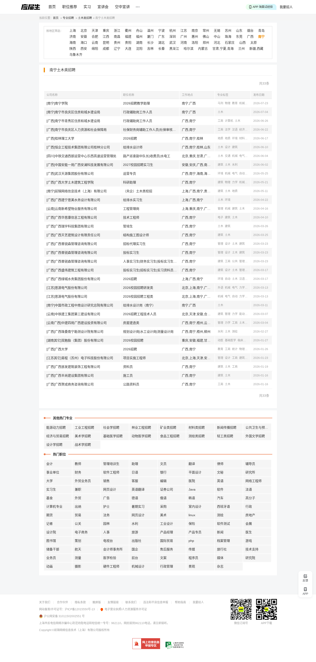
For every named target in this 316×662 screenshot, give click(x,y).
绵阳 (95, 48)
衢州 (128, 30)
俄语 (163, 498)
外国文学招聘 (255, 436)
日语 (135, 472)
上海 (72, 30)
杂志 (220, 566)
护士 (106, 506)
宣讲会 (102, 7)
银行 (163, 472)
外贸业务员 (83, 481)
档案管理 (223, 541)
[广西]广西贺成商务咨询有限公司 (70, 384)
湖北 (161, 42)
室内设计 (195, 506)
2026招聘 (130, 138)
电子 (220, 217)
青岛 (261, 30)
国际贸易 (166, 541)
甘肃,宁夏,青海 (223, 48)
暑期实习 (138, 506)
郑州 (206, 42)
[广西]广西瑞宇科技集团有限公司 (70, 226)
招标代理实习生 (134, 244)
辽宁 (117, 48)
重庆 (106, 30)
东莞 (239, 36)
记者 (49, 523)
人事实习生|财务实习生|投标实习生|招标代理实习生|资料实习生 (151, 261)
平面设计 (195, 472)
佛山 (206, 36)
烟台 (250, 30)
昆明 (106, 42)
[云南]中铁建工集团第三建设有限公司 (73, 314)
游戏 (248, 541)
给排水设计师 (133, 147)
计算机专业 (54, 506)
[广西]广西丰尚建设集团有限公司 (70, 375)
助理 (135, 464)
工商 (220, 120)
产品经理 (166, 532)
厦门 (150, 36)
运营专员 (129, 173)
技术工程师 (131, 217)
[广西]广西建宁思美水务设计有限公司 (73, 200)
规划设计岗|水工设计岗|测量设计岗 (148, 331)
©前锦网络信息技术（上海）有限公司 (75, 630)
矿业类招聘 (168, 427)
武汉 (172, 42)
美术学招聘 (83, 436)
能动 (242, 314)
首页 (52, 7)
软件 (220, 489)
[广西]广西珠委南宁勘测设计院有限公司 (74, 331)
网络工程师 (253, 481)
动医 (220, 340)
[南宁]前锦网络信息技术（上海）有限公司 (76, 191)
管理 (220, 208)
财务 (78, 472)
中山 (217, 36)
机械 (242, 103)
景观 (192, 566)
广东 (161, 36)
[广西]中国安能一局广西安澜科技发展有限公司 (79, 165)
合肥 (95, 36)
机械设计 (138, 566)
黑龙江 (174, 48)
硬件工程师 (111, 566)
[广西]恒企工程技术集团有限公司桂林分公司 (78, 147)
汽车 (220, 498)
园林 (106, 523)
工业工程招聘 (84, 427)
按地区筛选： (54, 31)
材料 (242, 138)
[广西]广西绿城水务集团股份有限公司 (73, 279)
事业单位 (52, 472)
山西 (242, 42)
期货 (49, 515)
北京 (84, 30)
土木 (220, 112)
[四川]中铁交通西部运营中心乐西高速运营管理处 (81, 156)
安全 (249, 314)
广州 (183, 36)
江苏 (183, 30)
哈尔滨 (188, 48)
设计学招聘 (54, 444)
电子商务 (81, 532)
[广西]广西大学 (57, 349)
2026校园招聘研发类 (138, 288)
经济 (242, 129)
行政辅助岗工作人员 (137, 112)
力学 (235, 182)
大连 (128, 48)
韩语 (192, 498)
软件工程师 (111, 472)
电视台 (108, 541)
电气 (249, 129)
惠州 (195, 36)
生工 (249, 138)
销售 (106, 481)
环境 (235, 138)
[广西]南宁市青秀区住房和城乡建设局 (73, 121)
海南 (72, 42)
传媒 (192, 549)
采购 (163, 506)
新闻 (249, 103)
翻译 (192, 464)
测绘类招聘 (197, 436)
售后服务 (166, 549)
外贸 (78, 498)
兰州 (241, 48)
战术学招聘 (83, 444)
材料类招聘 (197, 427)
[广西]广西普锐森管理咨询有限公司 (71, 244)
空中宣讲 (122, 7)
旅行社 (222, 549)
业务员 (51, 558)
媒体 (220, 558)
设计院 (51, 532)
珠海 (228, 36)
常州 (206, 30)
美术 (163, 515)
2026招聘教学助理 (136, 103)
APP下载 (266, 623)
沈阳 (139, 48)
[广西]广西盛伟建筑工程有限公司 (70, 270)
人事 (106, 532)
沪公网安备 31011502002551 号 (64, 616)
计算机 (229, 120)
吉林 (150, 48)
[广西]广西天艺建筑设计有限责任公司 (73, 235)
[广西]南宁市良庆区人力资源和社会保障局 (76, 129)
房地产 (250, 515)
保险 (192, 523)
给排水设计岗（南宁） (139, 305)
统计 (235, 349)
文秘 (220, 472)
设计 (227, 147)
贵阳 (128, 42)
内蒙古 (203, 48)
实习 (87, 7)
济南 (72, 36)
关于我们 (44, 602)
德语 (135, 498)
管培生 (128, 226)
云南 (95, 42)
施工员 (128, 375)
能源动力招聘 (56, 427)
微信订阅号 (241, 623)
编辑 (163, 481)
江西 (106, 36)
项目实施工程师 (134, 358)
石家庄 (230, 42)
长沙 (150, 42)
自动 (242, 173)
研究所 (250, 472)
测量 (78, 558)
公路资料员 (131, 384)
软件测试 (223, 523)
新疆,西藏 (256, 48)
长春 (161, 48)
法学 (227, 129)
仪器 (249, 287)
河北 (217, 42)
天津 (95, 30)
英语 (220, 481)
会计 (49, 464)
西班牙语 (223, 506)
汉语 (235, 129)
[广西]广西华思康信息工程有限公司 (71, 217)
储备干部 (52, 549)
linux (192, 515)
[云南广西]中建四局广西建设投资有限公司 (76, 323)
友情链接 (113, 602)
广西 (250, 36)
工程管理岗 (131, 208)
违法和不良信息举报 (155, 602)
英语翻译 (138, 489)
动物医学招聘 (141, 436)
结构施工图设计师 (136, 235)
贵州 (117, 42)
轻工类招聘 (225, 436)
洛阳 (195, 42)
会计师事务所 (113, 549)
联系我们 (130, 602)
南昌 (117, 36)
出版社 (136, 541)
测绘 (235, 331)
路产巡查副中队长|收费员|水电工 (146, 156)
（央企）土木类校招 (137, 191)
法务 (106, 515)
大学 (49, 481)
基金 (49, 498)
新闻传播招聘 (226, 427)
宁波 (161, 30)
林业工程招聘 (141, 427)
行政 (248, 506)
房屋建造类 (131, 323)
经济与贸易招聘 (57, 436)
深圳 (172, 36)
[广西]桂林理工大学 (60, 138)
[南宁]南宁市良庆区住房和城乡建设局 (73, 112)
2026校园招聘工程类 (138, 296)
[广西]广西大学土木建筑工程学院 (70, 182)
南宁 (261, 36)
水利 (249, 156)
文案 (163, 558)
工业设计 (166, 523)
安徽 (84, 36)
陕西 (72, 48)
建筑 (235, 147)
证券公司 (166, 489)
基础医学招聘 (113, 436)
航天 (78, 549)
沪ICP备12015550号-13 (80, 609)
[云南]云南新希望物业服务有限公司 (71, 208)
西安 (84, 48)
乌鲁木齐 (75, 54)
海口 (84, 42)
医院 (192, 481)
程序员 (193, 558)
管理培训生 (111, 464)
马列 (220, 103)
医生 (248, 532)
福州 (139, 36)
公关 (78, 523)
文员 (163, 464)
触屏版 (97, 602)
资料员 (128, 367)
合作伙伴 (62, 602)
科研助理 (129, 182)
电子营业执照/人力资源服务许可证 (126, 609)
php (191, 541)
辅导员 (250, 464)
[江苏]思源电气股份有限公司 (66, 288)
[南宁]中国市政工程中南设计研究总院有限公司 (79, 305)
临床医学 (243, 340)
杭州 (172, 30)
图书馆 (51, 541)
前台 (135, 558)
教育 (235, 103)
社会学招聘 (111, 427)
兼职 (78, 489)
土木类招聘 (85, 18)
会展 (248, 523)
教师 (78, 464)
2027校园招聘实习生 (138, 165)
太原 (253, 42)
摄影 (78, 566)
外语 (220, 287)
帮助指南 (180, 602)
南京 (195, 30)
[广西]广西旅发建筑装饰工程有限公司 (73, 367)
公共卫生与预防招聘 (258, 427)
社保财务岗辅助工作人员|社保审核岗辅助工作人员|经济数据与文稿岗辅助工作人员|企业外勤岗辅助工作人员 (151, 129)
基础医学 (230, 340)
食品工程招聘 (170, 436)
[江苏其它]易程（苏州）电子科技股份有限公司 (79, 358)
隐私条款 (80, 602)
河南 (183, 42)
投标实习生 (131, 252)
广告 (106, 498)
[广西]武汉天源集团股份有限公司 (70, 173)
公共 (235, 261)
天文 (249, 349)
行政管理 (166, 566)
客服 (135, 481)
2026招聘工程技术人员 (139, 314)
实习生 (51, 489)
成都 (106, 48)
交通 (227, 156)
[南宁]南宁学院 (57, 103)
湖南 (139, 42)
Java (192, 489)
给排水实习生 (133, 200)
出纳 (78, 506)
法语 (248, 489)
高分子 (250, 498)
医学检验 (109, 558)
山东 (239, 30)
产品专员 (195, 532)
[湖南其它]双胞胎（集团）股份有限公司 (74, 340)
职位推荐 (69, 7)
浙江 (117, 30)
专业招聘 (68, 18)
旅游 (135, 532)
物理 (227, 103)
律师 (220, 464)
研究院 (250, 558)
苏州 (228, 30)
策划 (78, 541)
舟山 (139, 30)
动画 (49, 566)
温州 (150, 30)
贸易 (78, 515)
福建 (128, 36)
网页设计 (109, 489)
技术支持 (251, 549)
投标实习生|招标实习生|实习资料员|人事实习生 (151, 270)
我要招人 (286, 7)
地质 (220, 138)
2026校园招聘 (133, 340)
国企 (135, 549)
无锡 (217, 30)
